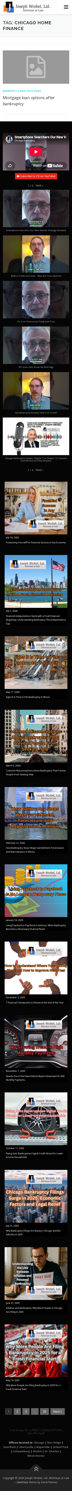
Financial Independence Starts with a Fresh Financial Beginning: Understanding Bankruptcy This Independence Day (36, 619)
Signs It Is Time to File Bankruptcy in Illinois (28, 697)
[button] (39, 185)
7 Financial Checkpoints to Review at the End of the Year (35, 1002)
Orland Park (60, 1447)
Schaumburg (21, 1451)
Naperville (43, 1447)
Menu (66, 7)
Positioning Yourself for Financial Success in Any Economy (36, 542)
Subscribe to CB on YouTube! (37, 176)
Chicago (39, 1442)
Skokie (37, 1451)
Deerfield (10, 1447)
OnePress (22, 1482)
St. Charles (52, 1451)
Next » (57, 1411)
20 (44, 1411)
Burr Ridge (54, 1442)
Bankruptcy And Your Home (22, 91)
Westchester (36, 1455)
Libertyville (26, 1447)
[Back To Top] (36, 1469)
